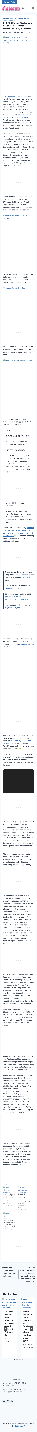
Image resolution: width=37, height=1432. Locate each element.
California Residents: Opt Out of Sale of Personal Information (17, 1390)
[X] (8, 1401)
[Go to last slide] (5, 1328)
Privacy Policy (10, 2)
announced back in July (17, 96)
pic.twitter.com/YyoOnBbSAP (16, 599)
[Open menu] (33, 8)
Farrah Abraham (17, 18)
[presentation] (9, 1303)
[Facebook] (4, 1401)
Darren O (9, 1339)
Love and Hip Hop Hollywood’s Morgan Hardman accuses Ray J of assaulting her (27, 1274)
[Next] (31, 1328)
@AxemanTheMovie (20, 575)
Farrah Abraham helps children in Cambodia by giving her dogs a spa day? (27, 1326)
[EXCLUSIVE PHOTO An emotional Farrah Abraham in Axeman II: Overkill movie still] (24, 1189)
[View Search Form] (23, 8)
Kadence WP (20, 1426)
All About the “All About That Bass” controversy (9, 1272)
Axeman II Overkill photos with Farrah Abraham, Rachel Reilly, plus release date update (9, 1198)
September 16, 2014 (13, 608)
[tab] (14, 1359)
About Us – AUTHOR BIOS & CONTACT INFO (14, 1384)
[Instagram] (11, 1401)
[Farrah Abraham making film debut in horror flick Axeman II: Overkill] (9, 1215)
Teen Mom (12, 20)
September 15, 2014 (13, 588)
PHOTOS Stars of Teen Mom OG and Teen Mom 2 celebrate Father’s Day (9, 1323)
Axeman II (6, 18)
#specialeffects (26, 577)
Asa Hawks (8, 32)
